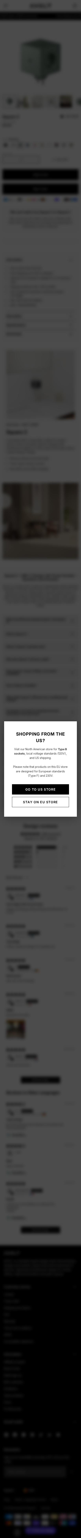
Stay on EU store (40, 802)
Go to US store (40, 789)
